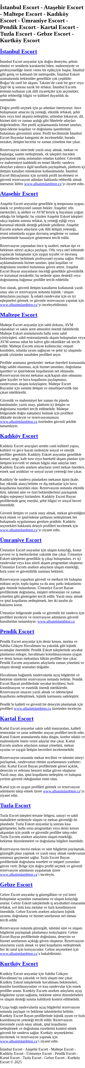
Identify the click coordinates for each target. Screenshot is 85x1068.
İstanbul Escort (18, 51)
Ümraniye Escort (21, 540)
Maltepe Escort (18, 315)
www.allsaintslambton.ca (42, 184)
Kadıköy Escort (19, 436)
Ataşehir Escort (19, 194)
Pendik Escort (17, 631)
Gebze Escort (16, 884)
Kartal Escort (17, 718)
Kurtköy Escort (19, 964)
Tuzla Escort (15, 805)
